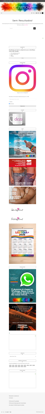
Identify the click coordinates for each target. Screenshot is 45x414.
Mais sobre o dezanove (14, 395)
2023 (22, 366)
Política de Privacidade (14, 401)
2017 (31, 365)
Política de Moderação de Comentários (17, 403)
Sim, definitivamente (15, 53)
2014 (22, 365)
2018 (34, 365)
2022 (19, 366)
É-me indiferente (14, 54)
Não (12, 55)
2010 (10, 365)
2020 (13, 366)
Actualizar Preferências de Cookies (16, 405)
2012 (16, 365)
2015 (25, 365)
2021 (16, 366)
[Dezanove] (22, 7)
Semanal (12, 103)
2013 (19, 365)
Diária (11, 101)
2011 (13, 365)
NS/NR (12, 56)
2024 (25, 366)
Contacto (11, 397)
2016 (28, 365)
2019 (10, 366)
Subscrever (22, 106)
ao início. (26, 25)
